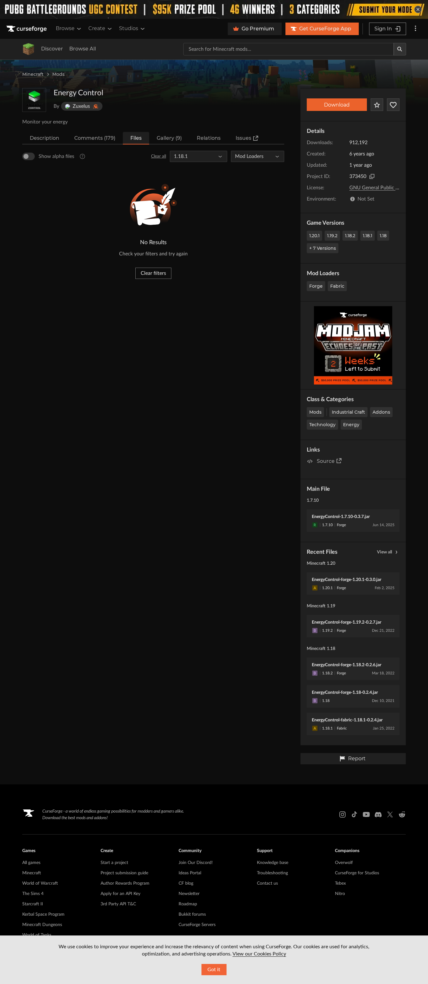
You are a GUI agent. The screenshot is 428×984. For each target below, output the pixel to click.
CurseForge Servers (197, 925)
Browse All (82, 49)
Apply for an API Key (120, 894)
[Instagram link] (342, 814)
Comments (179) (94, 138)
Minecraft (33, 74)
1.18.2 (350, 235)
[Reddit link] (402, 814)
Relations (209, 138)
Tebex (340, 883)
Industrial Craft (348, 412)
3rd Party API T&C (118, 904)
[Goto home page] (27, 29)
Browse (65, 28)
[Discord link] (378, 814)
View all (384, 552)
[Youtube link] (366, 814)
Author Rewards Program (125, 883)
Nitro (340, 894)
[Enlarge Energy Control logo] (34, 100)
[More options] (415, 29)
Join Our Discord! (196, 863)
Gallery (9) (169, 138)
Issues (243, 138)
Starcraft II (32, 904)
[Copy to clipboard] (372, 176)
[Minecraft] (28, 49)
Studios (128, 28)
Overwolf (344, 863)
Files (136, 138)
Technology (322, 424)
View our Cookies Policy (259, 953)
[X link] (390, 814)
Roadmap (188, 904)
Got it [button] (213, 969)
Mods (58, 74)
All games (31, 863)
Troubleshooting (272, 873)
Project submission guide (124, 873)
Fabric (337, 286)
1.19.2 (332, 235)
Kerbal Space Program (43, 914)
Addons (381, 412)
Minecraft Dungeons (42, 925)
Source (326, 461)
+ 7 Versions (322, 248)
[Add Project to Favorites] (377, 104)
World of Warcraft (40, 883)
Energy (351, 424)
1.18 (383, 235)
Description (44, 138)
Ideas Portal (190, 873)
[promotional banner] (214, 9)
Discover (52, 49)
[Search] (400, 49)
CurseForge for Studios (357, 873)
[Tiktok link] (354, 814)
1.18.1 (367, 235)
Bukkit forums (192, 914)
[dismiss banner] (418, 9)
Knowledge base (272, 863)
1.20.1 (314, 235)
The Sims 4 (33, 894)
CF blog (186, 883)
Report (357, 759)
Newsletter (189, 894)
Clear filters (153, 273)
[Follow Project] (393, 104)
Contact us (267, 883)
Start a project (114, 863)
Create (96, 28)
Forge (316, 286)
